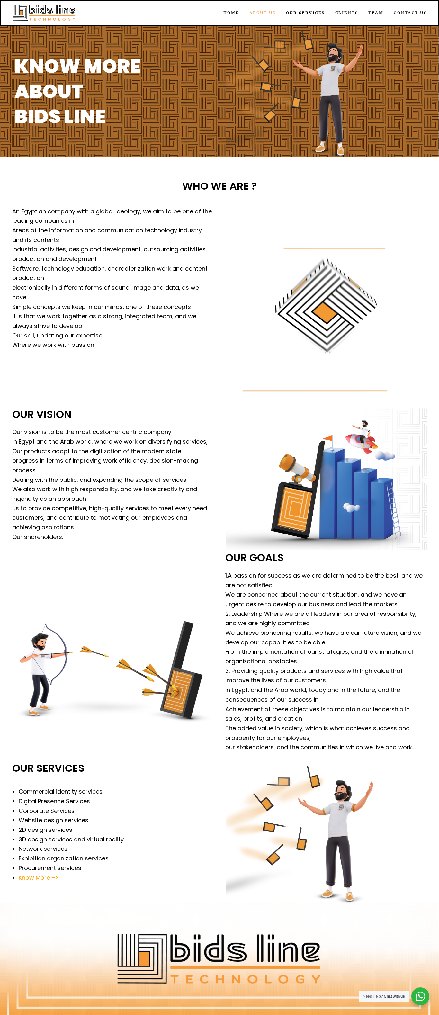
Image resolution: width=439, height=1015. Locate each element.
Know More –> (38, 878)
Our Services (305, 13)
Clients (346, 13)
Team (375, 13)
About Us (262, 13)
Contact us (410, 13)
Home (231, 13)
